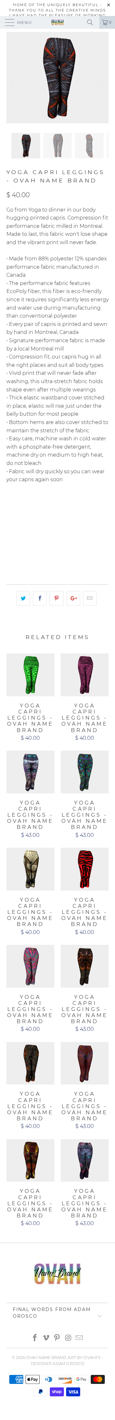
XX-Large (75, 521)
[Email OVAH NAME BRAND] (79, 1338)
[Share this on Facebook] (40, 598)
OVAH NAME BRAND (46, 1357)
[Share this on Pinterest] (56, 598)
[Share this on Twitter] (23, 598)
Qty (10, 539)
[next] (102, 82)
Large (17, 521)
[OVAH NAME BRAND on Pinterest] (57, 1338)
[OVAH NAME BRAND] (57, 22)
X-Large (44, 521)
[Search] (92, 22)
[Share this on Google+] (73, 598)
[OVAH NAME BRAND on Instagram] (68, 1338)
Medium (72, 505)
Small (46, 505)
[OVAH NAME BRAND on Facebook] (35, 1338)
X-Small (19, 505)
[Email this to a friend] (90, 598)
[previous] (12, 82)
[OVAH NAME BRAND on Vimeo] (46, 1338)
